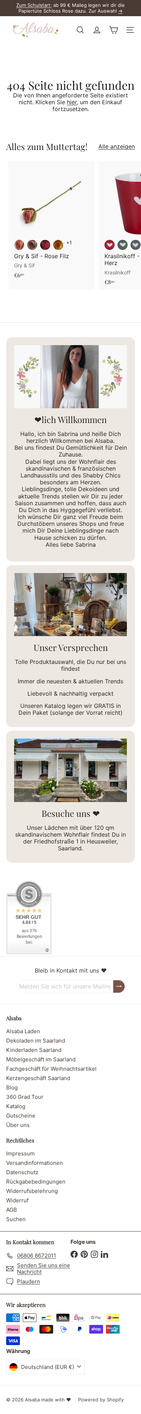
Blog (12, 1087)
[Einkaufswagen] (113, 29)
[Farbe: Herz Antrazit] (136, 245)
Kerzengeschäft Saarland (38, 1078)
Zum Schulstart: (34, 5)
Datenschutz (22, 1172)
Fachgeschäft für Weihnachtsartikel (51, 1068)
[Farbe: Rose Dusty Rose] (32, 245)
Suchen (16, 1219)
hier (72, 102)
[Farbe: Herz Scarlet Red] (109, 245)
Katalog (15, 1106)
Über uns (18, 1125)
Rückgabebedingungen (35, 1181)
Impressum (20, 1153)
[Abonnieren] (119, 986)
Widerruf (17, 1200)
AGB (11, 1209)
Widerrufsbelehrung (32, 1191)
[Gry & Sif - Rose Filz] (51, 222)
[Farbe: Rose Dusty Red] (19, 245)
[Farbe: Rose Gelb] (58, 245)
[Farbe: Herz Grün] (123, 245)
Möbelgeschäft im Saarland (41, 1059)
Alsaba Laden (23, 1031)
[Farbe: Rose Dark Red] (45, 245)
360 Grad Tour (24, 1096)
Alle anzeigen (116, 146)
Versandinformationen (34, 1162)
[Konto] (97, 30)
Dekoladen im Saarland (35, 1040)
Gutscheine (20, 1115)
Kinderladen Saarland (33, 1050)
